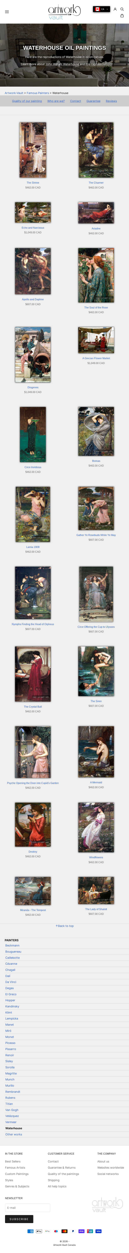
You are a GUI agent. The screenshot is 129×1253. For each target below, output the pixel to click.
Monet (9, 1037)
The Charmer (96, 182)
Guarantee (93, 101)
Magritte (11, 1073)
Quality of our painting (27, 101)
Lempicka (11, 1018)
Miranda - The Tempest (33, 910)
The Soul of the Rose (96, 307)
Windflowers (96, 857)
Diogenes (33, 387)
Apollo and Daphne (33, 299)
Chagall (10, 969)
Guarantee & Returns (62, 1167)
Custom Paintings (16, 1174)
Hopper (10, 1000)
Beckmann (12, 945)
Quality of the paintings (63, 1174)
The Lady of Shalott (96, 909)
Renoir (9, 1055)
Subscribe (19, 1219)
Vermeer (11, 1122)
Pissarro (10, 1049)
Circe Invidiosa (33, 467)
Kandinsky (12, 1006)
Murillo (9, 1085)
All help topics (57, 1186)
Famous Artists (15, 1167)
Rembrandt (12, 1091)
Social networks (108, 1174)
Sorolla (9, 1067)
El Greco (11, 994)
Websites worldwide (110, 1167)
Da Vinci (10, 982)
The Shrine (33, 182)
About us (103, 1161)
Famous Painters (38, 93)
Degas (9, 988)
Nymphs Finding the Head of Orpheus (33, 624)
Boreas (96, 461)
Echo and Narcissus (33, 227)
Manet (9, 1024)
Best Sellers (12, 1161)
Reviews (111, 101)
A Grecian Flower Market (96, 358)
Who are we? (56, 101)
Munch (9, 1079)
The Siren (96, 701)
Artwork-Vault (14, 93)
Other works (13, 1134)
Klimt (8, 1012)
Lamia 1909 (32, 547)
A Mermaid (96, 782)
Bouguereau (13, 951)
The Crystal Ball (33, 706)
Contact (75, 101)
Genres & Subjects (17, 1186)
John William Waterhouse (62, 64)
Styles (9, 1180)
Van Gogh (11, 1110)
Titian (9, 1103)
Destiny (33, 851)
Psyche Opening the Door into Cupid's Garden (33, 783)
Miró (8, 1030)
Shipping (53, 1180)
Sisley (9, 1061)
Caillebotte (12, 957)
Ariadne (96, 228)
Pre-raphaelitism (96, 64)
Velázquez (12, 1116)
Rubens (10, 1097)
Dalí (7, 976)
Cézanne (11, 963)
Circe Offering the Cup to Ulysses (96, 627)
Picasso (10, 1043)
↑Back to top (64, 926)
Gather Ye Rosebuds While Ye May (96, 535)
